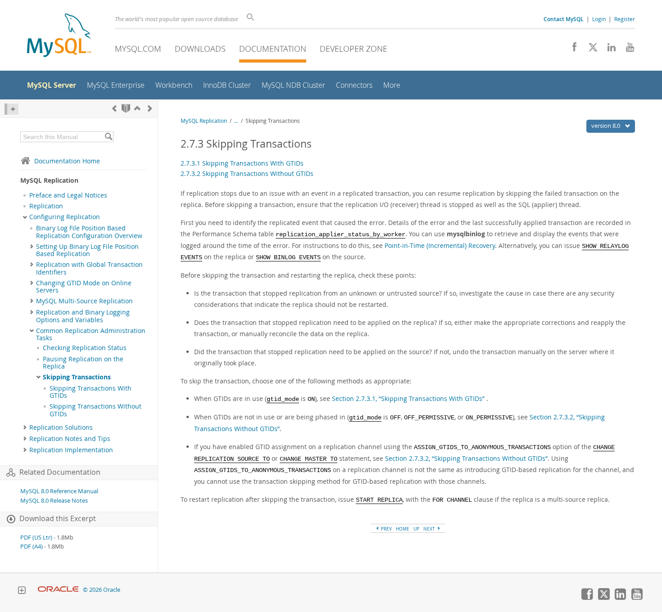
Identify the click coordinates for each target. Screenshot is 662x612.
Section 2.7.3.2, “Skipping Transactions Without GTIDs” (466, 458)
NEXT (429, 529)
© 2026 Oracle (101, 590)
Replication (46, 206)
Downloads (200, 48)
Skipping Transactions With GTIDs (90, 392)
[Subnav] (25, 216)
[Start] (126, 108)
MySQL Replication (204, 120)
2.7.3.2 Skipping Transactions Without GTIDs (247, 173)
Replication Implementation (71, 450)
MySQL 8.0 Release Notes (54, 500)
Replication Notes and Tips (69, 439)
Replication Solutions (61, 427)
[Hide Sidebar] (11, 109)
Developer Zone (353, 48)
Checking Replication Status (85, 348)
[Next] (150, 108)
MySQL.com (138, 48)
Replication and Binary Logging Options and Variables (83, 316)
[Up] (137, 108)
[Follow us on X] (589, 49)
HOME (402, 529)
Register (624, 18)
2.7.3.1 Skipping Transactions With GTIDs (242, 163)
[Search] (108, 137)
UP (416, 529)
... (236, 120)
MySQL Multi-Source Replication (84, 301)
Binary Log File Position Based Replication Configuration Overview (89, 231)
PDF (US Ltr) (36, 537)
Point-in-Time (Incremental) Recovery (440, 245)
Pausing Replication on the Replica (83, 362)
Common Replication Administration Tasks (90, 334)
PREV (386, 529)
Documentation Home (67, 161)
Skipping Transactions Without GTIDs (95, 410)
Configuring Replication (64, 217)
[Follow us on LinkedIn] (608, 49)
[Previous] (114, 108)
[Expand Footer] (21, 591)
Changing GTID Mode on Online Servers (83, 286)
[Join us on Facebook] (571, 49)
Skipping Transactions (77, 377)
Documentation (272, 48)
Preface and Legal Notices (68, 195)
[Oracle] (58, 590)
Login (599, 18)
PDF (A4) (31, 546)
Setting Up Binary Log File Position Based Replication (87, 250)
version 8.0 (606, 126)
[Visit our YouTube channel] (626, 49)
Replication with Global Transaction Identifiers (89, 268)
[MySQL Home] (59, 36)
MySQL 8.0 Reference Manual (59, 491)
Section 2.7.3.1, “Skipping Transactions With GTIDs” (408, 398)
